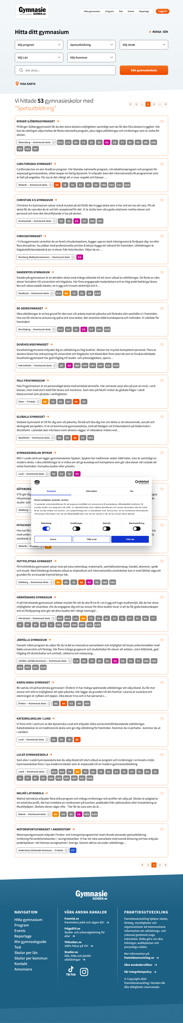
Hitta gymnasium (92, 11)
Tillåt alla (130, 539)
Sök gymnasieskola (144, 70)
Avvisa (53, 539)
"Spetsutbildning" (35, 108)
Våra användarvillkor (138, 965)
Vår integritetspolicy (138, 972)
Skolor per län (26, 952)
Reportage (144, 11)
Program (109, 11)
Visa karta (28, 84)
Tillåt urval (91, 539)
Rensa (160, 32)
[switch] (76, 528)
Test (121, 11)
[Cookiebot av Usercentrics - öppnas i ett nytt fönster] (137, 482)
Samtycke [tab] (51, 491)
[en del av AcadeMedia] (35, 16)
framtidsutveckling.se (139, 957)
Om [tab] (131, 491)
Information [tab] (91, 491)
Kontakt (20, 963)
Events (131, 11)
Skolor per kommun (30, 957)
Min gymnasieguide (30, 941)
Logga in (162, 11)
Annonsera (23, 968)
